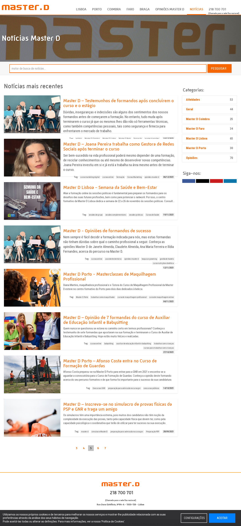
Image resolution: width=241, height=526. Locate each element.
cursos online (108, 177)
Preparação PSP (152, 431)
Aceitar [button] (222, 518)
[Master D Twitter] (202, 181)
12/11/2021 (168, 267)
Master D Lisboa (209, 138)
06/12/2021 (168, 177)
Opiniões (209, 158)
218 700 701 (217, 9)
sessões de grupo (95, 215)
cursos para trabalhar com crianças (159, 348)
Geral (209, 109)
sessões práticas (136, 215)
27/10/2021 (168, 352)
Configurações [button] (194, 518)
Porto (97, 9)
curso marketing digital (90, 177)
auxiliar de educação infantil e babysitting (133, 343)
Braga (145, 9)
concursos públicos (151, 388)
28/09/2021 (168, 431)
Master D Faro (209, 128)
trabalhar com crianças (164, 343)
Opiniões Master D (169, 9)
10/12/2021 (168, 138)
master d (84, 431)
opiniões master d (152, 177)
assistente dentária (113, 259)
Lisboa (81, 9)
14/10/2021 (168, 388)
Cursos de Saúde (152, 215)
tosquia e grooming (149, 259)
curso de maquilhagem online (161, 297)
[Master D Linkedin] (230, 181)
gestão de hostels (167, 259)
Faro (130, 9)
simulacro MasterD (100, 431)
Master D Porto (82, 297)
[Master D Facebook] (188, 181)
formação (120, 177)
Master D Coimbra (209, 119)
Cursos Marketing (134, 177)
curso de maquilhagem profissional (132, 297)
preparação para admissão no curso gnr (124, 388)
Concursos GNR (99, 388)
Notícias (196, 9)
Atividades (209, 99)
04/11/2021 (168, 301)
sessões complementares (115, 215)
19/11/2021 (168, 214)
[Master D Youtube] (216, 181)
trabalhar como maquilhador (103, 297)
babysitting (108, 343)
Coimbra (114, 9)
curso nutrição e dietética (163, 263)
